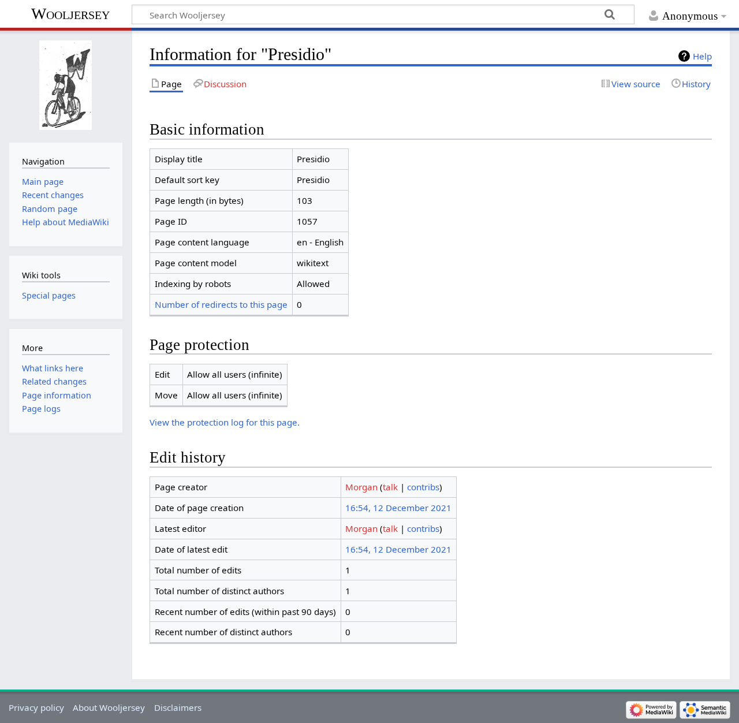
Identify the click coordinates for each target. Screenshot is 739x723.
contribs (423, 487)
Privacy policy (36, 707)
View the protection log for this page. (225, 422)
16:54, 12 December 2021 (398, 507)
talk (390, 487)
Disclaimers (177, 707)
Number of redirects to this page (221, 304)
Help (702, 56)
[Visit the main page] (65, 85)
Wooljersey (70, 14)
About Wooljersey (109, 707)
